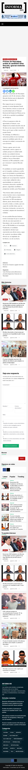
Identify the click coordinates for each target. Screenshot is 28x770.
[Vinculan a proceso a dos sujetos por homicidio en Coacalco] (5, 526)
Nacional (12, 503)
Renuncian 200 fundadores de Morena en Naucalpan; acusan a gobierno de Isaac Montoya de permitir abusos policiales (13, 703)
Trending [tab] (20, 477)
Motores (5, 748)
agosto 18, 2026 (13, 672)
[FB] (4, 469)
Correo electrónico (18, 407)
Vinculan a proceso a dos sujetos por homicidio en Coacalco (16, 527)
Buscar (4, 452)
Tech (12, 751)
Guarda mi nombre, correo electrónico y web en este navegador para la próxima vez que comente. (13, 425)
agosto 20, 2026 (13, 337)
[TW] (8, 469)
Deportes (18, 732)
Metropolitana (15, 745)
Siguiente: (12, 273)
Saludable (5, 751)
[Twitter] (7, 91)
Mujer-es (12, 748)
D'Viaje (12, 732)
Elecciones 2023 (14, 735)
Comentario (6, 384)
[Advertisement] (14, 40)
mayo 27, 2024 (13, 70)
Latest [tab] (4, 477)
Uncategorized (19, 751)
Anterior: (13, 265)
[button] (3, 24)
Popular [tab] (12, 477)
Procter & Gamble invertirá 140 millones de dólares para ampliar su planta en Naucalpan (13, 360)
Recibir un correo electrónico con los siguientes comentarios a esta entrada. (13, 433)
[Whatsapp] (13, 91)
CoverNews (13, 767)
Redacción (6, 70)
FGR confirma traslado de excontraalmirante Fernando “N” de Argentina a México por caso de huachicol (16, 508)
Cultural (5, 732)
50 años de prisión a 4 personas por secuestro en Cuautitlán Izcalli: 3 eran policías (14, 333)
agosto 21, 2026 (13, 310)
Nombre (5, 406)
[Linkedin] (10, 91)
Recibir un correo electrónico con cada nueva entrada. (13, 439)
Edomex (5, 59)
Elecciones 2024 (12, 59)
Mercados (5, 745)
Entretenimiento (18, 738)
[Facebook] (4, 91)
